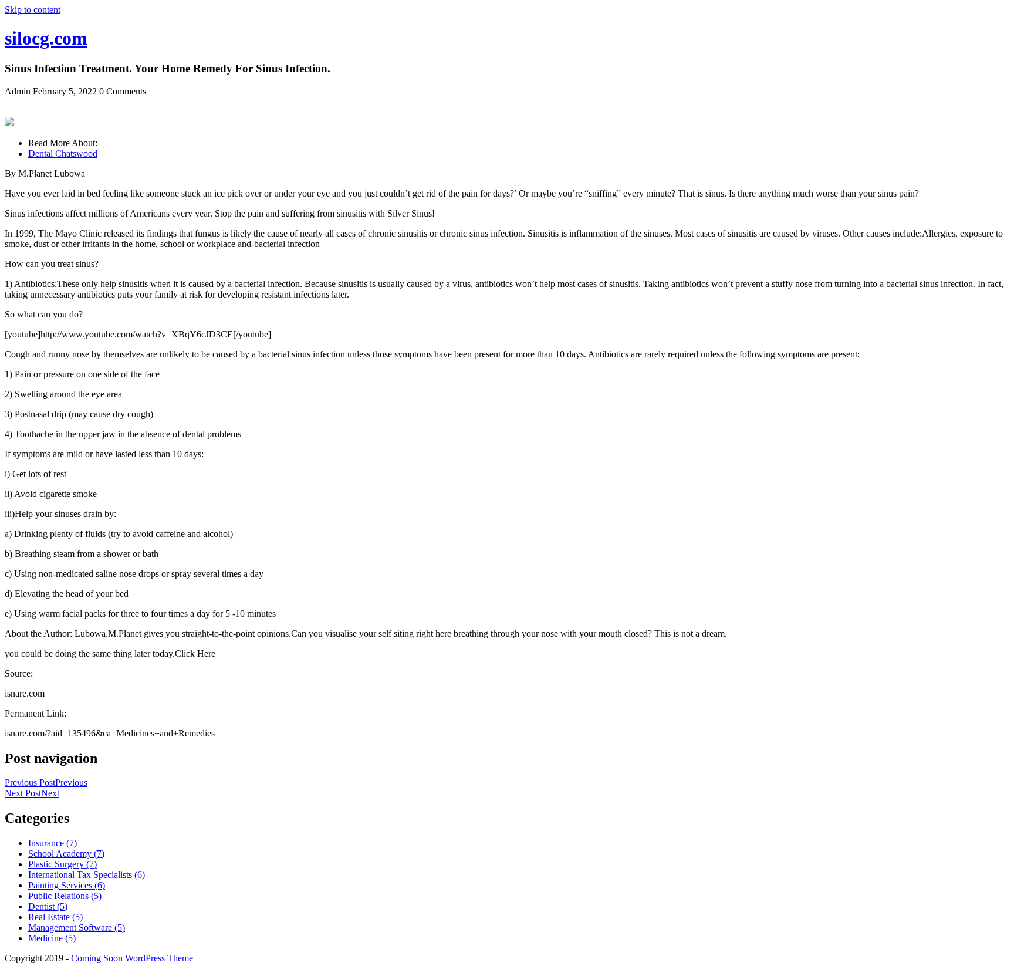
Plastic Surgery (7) (62, 864)
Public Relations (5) (65, 896)
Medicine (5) (52, 938)
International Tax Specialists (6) (86, 875)
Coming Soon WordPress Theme (132, 958)
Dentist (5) (47, 906)
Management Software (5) (76, 928)
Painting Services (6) (66, 885)
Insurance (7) (52, 843)
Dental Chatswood (62, 153)
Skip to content (32, 10)
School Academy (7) (66, 854)
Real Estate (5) (55, 917)
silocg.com (46, 38)
